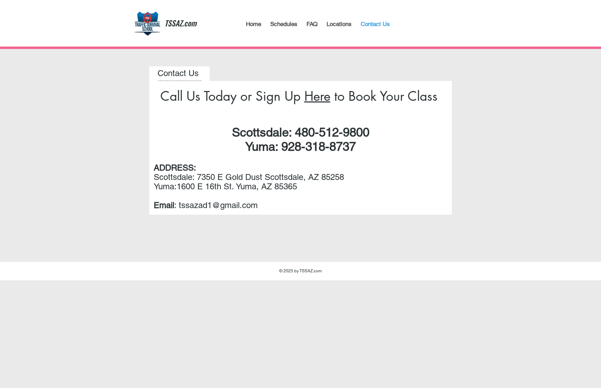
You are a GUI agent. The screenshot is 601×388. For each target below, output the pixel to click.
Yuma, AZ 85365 (266, 186)
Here (317, 96)
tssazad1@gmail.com (218, 205)
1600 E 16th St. (206, 186)
